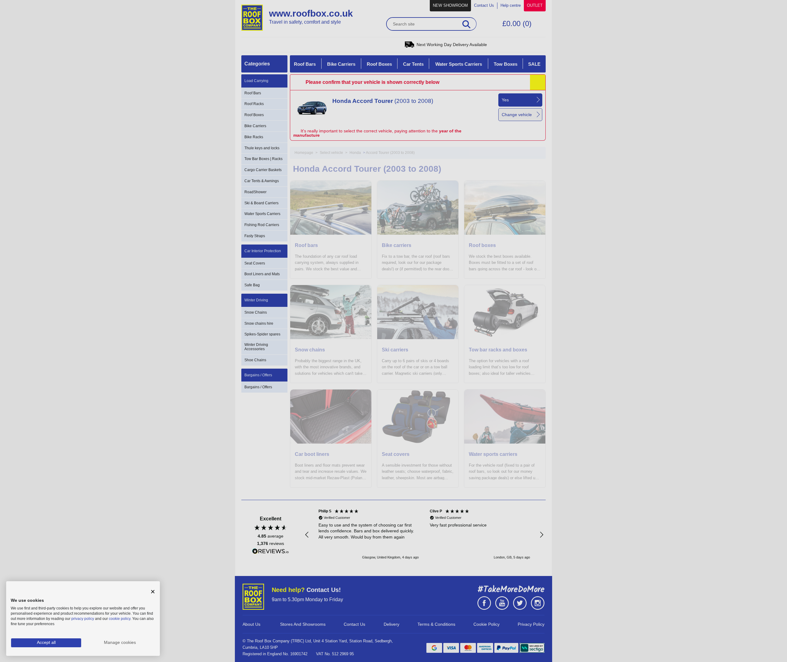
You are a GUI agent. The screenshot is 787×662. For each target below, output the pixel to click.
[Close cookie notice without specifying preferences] (152, 592)
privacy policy (82, 619)
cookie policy (119, 619)
